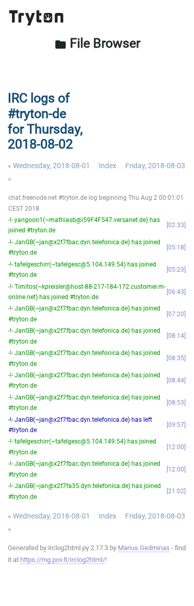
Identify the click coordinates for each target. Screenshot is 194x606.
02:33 (176, 225)
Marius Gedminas (144, 548)
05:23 (176, 269)
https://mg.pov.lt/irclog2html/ (62, 560)
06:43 (176, 291)
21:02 (176, 491)
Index (107, 165)
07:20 (176, 314)
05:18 (176, 247)
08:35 (176, 358)
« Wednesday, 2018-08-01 (49, 165)
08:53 (176, 402)
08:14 (176, 335)
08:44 (176, 380)
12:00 (176, 447)
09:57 (176, 424)
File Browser (97, 43)
